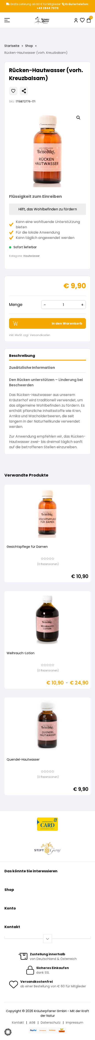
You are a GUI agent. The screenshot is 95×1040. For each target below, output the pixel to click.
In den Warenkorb (67, 323)
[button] (78, 118)
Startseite (11, 46)
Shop (29, 46)
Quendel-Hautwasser (23, 759)
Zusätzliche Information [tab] (32, 367)
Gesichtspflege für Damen (27, 546)
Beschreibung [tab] (22, 355)
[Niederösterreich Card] (47, 824)
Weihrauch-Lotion (20, 653)
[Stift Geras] (47, 848)
